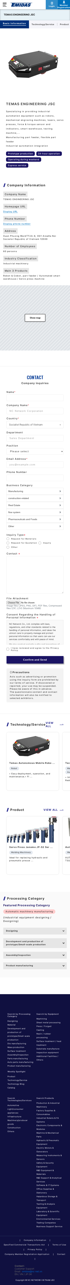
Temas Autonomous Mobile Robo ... (32, 763)
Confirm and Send (35, 659)
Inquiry (47, 543)
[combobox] (35, 424)
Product (11, 1076)
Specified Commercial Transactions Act (24, 1245)
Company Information (35, 1240)
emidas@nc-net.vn (32, 1271)
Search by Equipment (47, 1014)
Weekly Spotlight (16, 1071)
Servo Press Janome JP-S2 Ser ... (31, 847)
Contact (61, 1254)
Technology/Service (17, 1080)
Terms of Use (59, 1245)
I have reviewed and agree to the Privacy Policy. (35, 649)
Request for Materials (23, 539)
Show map (35, 318)
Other (14, 547)
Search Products (45, 1098)
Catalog (11, 1088)
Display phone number (17, 224)
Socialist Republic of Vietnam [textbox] (26, 424)
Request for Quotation (24, 543)
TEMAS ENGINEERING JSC (19, 14)
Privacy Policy (35, 1249)
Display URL (10, 211)
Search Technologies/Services (19, 1099)
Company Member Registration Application (27, 1254)
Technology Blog (15, 1084)
